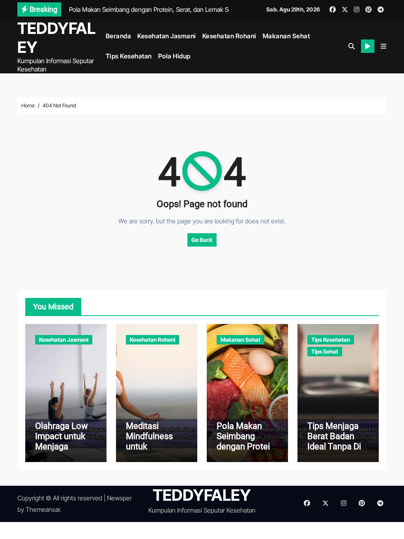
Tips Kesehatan (129, 56)
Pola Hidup (174, 56)
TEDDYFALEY (56, 38)
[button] (383, 46)
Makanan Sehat (286, 36)
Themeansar (43, 509)
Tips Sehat (324, 351)
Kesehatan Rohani (229, 36)
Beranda (118, 36)
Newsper (119, 498)
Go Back (202, 239)
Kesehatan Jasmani (166, 36)
